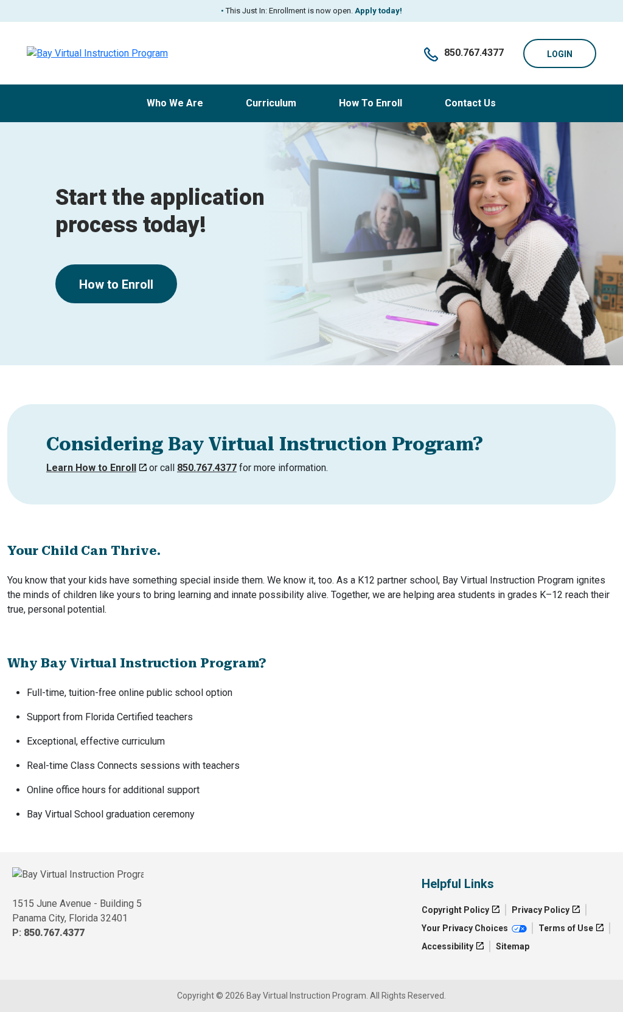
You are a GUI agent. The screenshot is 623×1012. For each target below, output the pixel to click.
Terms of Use (565, 928)
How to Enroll (116, 284)
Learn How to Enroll (91, 467)
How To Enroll (370, 103)
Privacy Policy (540, 910)
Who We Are (175, 103)
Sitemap (512, 946)
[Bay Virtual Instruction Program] (97, 53)
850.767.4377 (474, 52)
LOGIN (560, 54)
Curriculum (271, 103)
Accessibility (447, 946)
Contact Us (470, 103)
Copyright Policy (455, 910)
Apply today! (377, 10)
